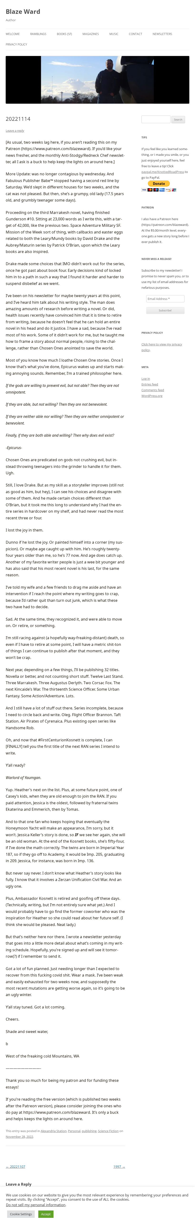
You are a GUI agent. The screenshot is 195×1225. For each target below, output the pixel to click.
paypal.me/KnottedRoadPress (162, 172)
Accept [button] (46, 1214)
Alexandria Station (54, 1131)
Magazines (91, 34)
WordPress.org (151, 396)
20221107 (15, 1166)
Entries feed (149, 384)
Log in (145, 378)
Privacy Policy (16, 44)
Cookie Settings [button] (21, 1214)
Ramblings (38, 34)
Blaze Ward (23, 11)
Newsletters (162, 34)
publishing (89, 1131)
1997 (119, 1166)
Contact (135, 34)
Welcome (13, 34)
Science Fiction (108, 1131)
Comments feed (152, 390)
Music (113, 34)
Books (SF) (64, 34)
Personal (74, 1131)
